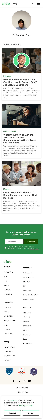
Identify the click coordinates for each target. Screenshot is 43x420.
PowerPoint (8, 307)
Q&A (5, 276)
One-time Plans (9, 347)
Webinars (26, 282)
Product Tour (8, 272)
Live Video (7, 329)
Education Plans (9, 356)
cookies (13, 400)
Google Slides (8, 316)
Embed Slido (8, 334)
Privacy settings (26, 405)
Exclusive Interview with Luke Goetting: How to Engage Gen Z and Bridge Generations (20, 82)
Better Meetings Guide (31, 295)
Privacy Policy (34, 249)
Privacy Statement (21, 388)
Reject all (12, 413)
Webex (6, 312)
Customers (27, 326)
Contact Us (27, 312)
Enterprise (7, 360)
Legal (25, 339)
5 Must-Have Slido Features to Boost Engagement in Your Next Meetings (20, 195)
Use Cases (27, 290)
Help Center (27, 273)
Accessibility (27, 343)
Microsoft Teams (9, 320)
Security (26, 330)
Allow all (31, 413)
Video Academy (29, 277)
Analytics (7, 290)
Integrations (8, 294)
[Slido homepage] (6, 3)
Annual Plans (8, 351)
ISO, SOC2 (27, 334)
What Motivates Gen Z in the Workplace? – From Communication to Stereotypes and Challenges (19, 138)
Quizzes (6, 285)
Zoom (6, 325)
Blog (24, 286)
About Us (26, 317)
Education (7, 76)
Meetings (6, 189)
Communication (9, 131)
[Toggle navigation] (38, 3)
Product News (28, 299)
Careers (26, 321)
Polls (5, 281)
